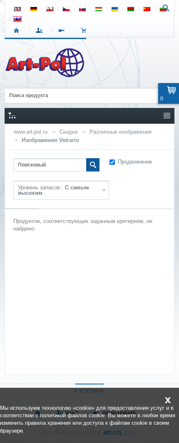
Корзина (85, 30)
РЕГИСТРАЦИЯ (63, 30)
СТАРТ (18, 30)
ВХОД (40, 30)
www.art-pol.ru (30, 132)
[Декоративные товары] (46, 74)
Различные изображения (121, 132)
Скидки (68, 132)
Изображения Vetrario (50, 140)
